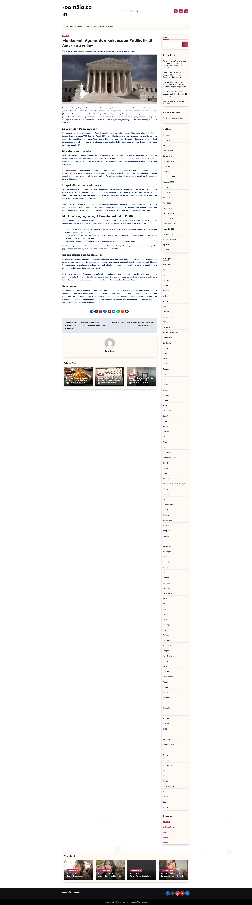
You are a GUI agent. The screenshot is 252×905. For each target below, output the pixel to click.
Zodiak (165, 807)
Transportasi (168, 765)
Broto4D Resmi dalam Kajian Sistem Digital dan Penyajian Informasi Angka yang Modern (174, 84)
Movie (165, 609)
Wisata (165, 797)
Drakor (165, 390)
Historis (166, 494)
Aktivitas (166, 265)
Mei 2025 (166, 198)
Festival (166, 432)
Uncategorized (168, 786)
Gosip (165, 473)
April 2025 (167, 203)
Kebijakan (166, 531)
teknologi (166, 739)
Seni (164, 703)
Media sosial (167, 593)
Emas (165, 406)
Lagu (165, 572)
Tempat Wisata (168, 745)
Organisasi (167, 630)
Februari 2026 (168, 151)
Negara (166, 619)
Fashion (166, 421)
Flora (165, 442)
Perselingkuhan (169, 656)
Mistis (165, 599)
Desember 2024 (169, 224)
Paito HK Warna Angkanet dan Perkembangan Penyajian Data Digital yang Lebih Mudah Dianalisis (174, 64)
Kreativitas (167, 562)
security (166, 687)
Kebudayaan (167, 536)
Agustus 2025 (168, 182)
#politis (132, 51)
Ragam (165, 666)
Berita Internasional (170, 333)
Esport (165, 416)
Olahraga (166, 625)
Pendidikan (167, 645)
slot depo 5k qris (169, 827)
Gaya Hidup (167, 452)
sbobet (165, 832)
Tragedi (166, 760)
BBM (165, 306)
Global (165, 463)
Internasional (168, 505)
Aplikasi (166, 280)
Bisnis (165, 348)
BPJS (165, 364)
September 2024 (169, 239)
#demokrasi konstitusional (95, 51)
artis (165, 296)
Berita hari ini (168, 327)
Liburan (166, 578)
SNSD (165, 729)
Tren (165, 771)
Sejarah (166, 692)
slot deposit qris (150, 108)
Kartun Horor (168, 520)
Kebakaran (167, 526)
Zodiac (165, 802)
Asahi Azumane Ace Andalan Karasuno (174, 102)
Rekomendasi (168, 677)
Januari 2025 (168, 219)
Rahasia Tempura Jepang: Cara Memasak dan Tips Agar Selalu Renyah (77, 380)
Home (123, 11)
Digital (165, 385)
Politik (165, 661)
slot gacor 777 (168, 837)
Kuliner (165, 567)
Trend (165, 776)
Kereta (165, 541)
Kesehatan (167, 546)
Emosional (167, 411)
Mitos (165, 604)
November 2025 (169, 166)
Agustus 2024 (168, 245)
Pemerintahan (168, 640)
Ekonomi (166, 400)
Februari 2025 (168, 213)
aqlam (165, 286)
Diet (164, 379)
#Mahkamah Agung (122, 51)
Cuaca (165, 374)
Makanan (166, 588)
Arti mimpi (167, 291)
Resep (165, 682)
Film (164, 437)
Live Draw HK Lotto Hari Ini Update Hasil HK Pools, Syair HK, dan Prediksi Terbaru (175, 94)
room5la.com (71, 892)
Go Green (166, 468)
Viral (164, 792)
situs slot (166, 822)
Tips (164, 750)
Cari (165, 38)
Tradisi (165, 755)
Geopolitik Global (169, 458)
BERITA (65, 35)
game (165, 447)
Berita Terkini (168, 338)
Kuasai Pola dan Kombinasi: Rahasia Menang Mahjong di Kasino (109, 380)
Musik (165, 614)
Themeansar (141, 902)
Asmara (166, 301)
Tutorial (166, 781)
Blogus (132, 902)
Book (165, 359)
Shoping (166, 718)
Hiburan (166, 489)
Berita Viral (167, 343)
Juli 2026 (166, 135)
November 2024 (169, 229)
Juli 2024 (166, 250)
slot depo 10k (168, 842)
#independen (110, 51)
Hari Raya (166, 479)
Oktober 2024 (168, 234)
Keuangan (167, 552)
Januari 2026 (168, 156)
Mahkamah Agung (69, 170)
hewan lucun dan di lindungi (174, 484)
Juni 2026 (167, 140)
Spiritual (166, 734)
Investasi (166, 510)
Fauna (165, 426)
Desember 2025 (169, 161)
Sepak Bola (167, 708)
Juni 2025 (167, 192)
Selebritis (166, 698)
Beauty (166, 312)
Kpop (165, 557)
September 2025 (169, 177)
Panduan (166, 635)
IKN (164, 499)
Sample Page (133, 11)
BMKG (165, 353)
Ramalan (166, 672)
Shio (164, 713)
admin (70, 51)
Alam (165, 270)
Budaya (166, 369)
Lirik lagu (166, 583)
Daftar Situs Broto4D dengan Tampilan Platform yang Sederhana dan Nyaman (174, 75)
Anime (165, 275)
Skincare (166, 724)
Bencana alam (168, 317)
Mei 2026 (166, 146)
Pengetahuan (168, 651)
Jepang (166, 515)
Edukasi (166, 395)
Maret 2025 (167, 208)
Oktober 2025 (168, 172)
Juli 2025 (166, 187)
